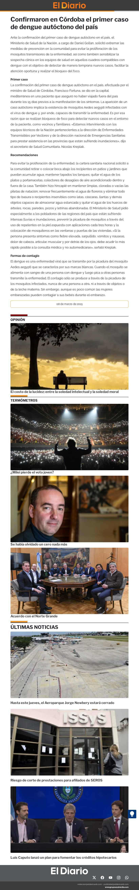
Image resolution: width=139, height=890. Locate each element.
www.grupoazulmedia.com (116, 887)
